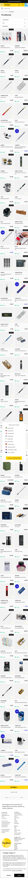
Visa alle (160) (17, 834)
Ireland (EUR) (10, 438)
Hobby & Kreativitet (18, 814)
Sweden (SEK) (10, 428)
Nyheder (16, 822)
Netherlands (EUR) (11, 447)
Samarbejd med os (5, 823)
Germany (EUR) (11, 444)
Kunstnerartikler (17, 813)
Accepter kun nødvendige (17, 870)
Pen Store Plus (5, 821)
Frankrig (16, 848)
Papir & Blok (16, 817)
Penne (6, 11)
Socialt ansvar (5, 826)
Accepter (19, 875)
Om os (3, 816)
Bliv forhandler (5, 825)
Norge (15, 845)
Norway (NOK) (10, 430)
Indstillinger (8, 875)
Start (2, 11)
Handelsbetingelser (6, 829)
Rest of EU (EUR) (11, 452)
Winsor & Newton (17, 833)
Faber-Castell (17, 830)
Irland (15, 849)
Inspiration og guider (6, 822)
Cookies (3, 832)
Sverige (15, 844)
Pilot (15, 827)
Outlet (15, 820)
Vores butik (4, 818)
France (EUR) (10, 441)
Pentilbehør (11, 11)
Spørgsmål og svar (5, 815)
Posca (15, 831)
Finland (15, 846)
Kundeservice (4, 813)
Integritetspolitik (5, 831)
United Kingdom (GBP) (12, 449)
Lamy (15, 828)
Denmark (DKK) (11, 433)
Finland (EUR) (10, 436)
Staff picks (16, 823)
